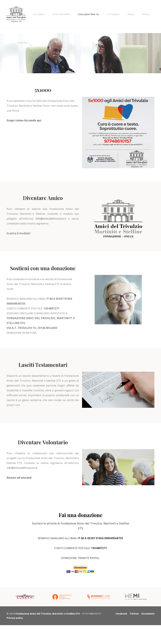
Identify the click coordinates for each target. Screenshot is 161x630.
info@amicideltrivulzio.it (51, 218)
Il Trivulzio (113, 14)
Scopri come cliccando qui (24, 120)
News (131, 14)
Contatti (23, 42)
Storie (146, 14)
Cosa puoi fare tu (88, 14)
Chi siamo (39, 14)
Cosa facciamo (61, 14)
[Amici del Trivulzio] (16, 11)
